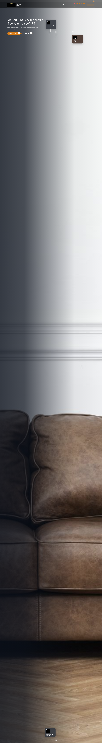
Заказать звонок (90, 4)
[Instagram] (94, 1)
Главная (29, 4)
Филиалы (65, 4)
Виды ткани (40, 4)
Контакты (59, 4)
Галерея (45, 4)
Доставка (54, 4)
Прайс (50, 4)
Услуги (34, 4)
